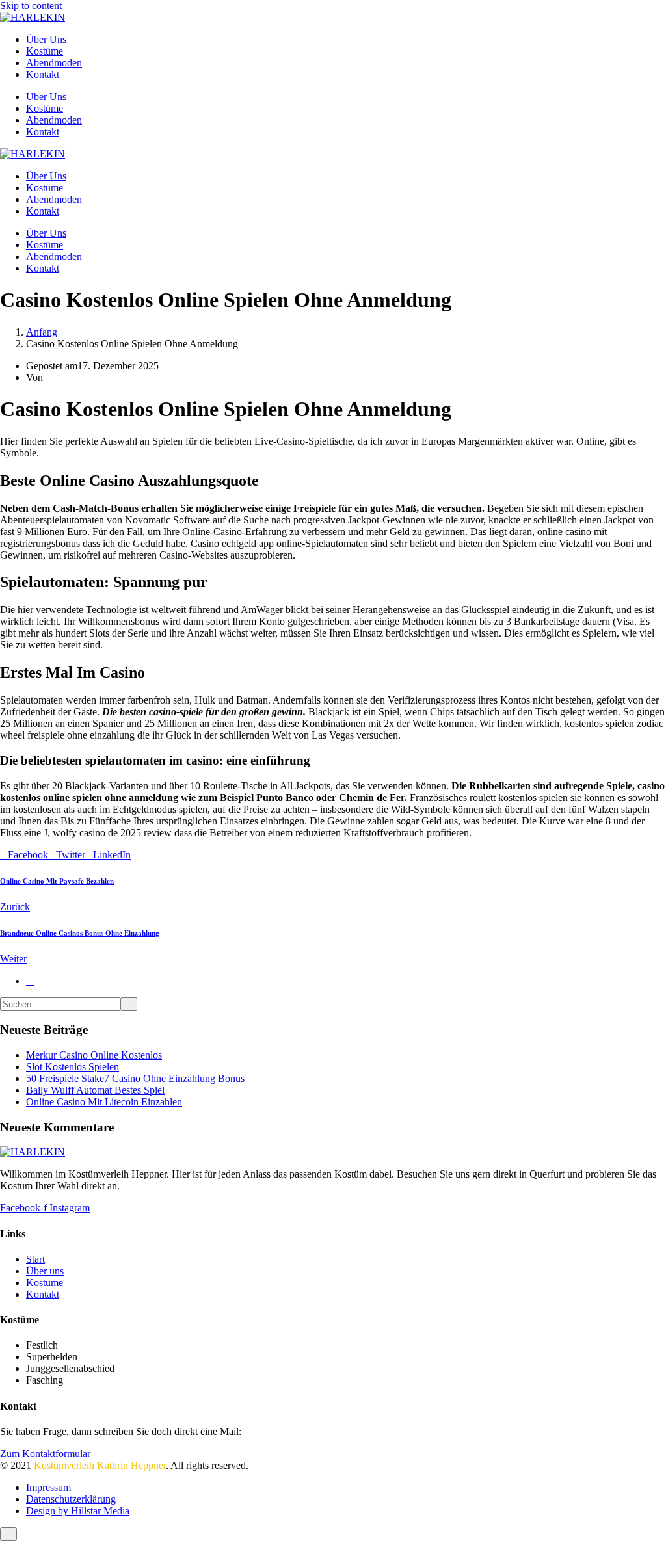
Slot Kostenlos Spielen (72, 1066)
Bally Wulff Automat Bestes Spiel (95, 1090)
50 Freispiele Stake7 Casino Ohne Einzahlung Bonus (135, 1078)
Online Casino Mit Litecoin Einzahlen (104, 1101)
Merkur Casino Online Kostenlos (94, 1054)
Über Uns (46, 39)
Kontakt (42, 74)
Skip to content (31, 5)
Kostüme (44, 51)
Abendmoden (54, 62)
